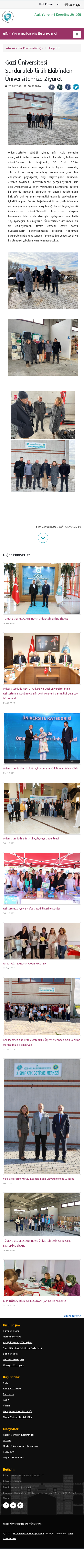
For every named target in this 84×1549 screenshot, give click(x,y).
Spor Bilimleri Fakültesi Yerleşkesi (22, 1347)
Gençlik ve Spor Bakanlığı (17, 1411)
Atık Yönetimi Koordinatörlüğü (24, 48)
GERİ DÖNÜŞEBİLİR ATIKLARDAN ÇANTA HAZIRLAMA (34, 1300)
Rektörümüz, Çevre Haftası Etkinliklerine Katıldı (31, 908)
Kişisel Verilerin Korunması (18, 1434)
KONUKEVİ (8, 1451)
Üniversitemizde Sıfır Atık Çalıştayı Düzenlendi (31, 838)
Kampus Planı (11, 1330)
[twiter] (13, 1505)
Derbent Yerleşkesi (13, 1359)
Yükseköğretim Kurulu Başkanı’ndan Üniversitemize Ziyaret (38, 1178)
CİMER (6, 1405)
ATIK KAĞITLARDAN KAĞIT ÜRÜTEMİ (25, 963)
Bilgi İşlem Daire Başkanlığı (28, 1533)
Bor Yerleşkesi (11, 1353)
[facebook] (6, 1505)
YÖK (5, 1382)
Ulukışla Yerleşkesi (13, 1365)
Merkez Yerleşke (12, 1336)
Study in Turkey (12, 1388)
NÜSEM (7, 1440)
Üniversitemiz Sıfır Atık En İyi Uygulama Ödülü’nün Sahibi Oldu (40, 768)
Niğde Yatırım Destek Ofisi (17, 1416)
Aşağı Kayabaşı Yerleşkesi (17, 1342)
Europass (8, 1394)
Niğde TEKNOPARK (13, 1457)
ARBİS (6, 1399)
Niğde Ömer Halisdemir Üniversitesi (23, 1523)
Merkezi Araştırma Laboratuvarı (21, 1446)
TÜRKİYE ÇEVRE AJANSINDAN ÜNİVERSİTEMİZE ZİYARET (36, 618)
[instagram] (20, 1505)
